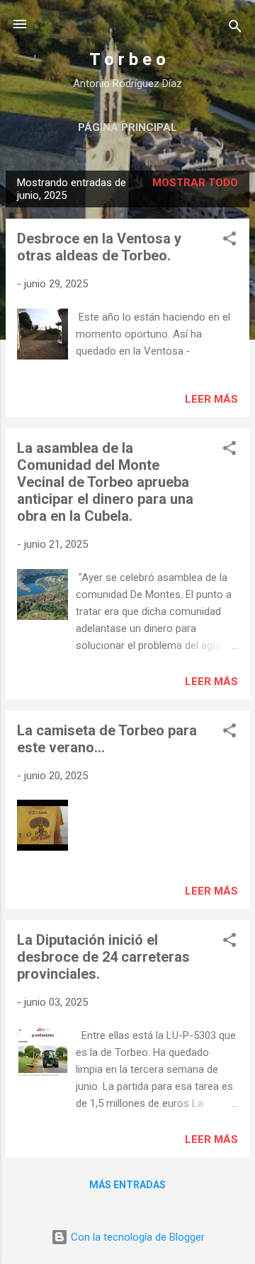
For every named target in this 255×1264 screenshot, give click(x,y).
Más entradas (127, 1184)
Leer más (211, 399)
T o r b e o (127, 59)
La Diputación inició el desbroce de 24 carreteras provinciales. (103, 956)
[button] (229, 241)
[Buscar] (235, 28)
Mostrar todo (195, 182)
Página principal (127, 127)
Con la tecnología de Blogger (136, 1237)
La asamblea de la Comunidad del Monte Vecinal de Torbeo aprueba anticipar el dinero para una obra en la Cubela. (105, 481)
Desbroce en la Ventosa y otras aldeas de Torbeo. (99, 247)
